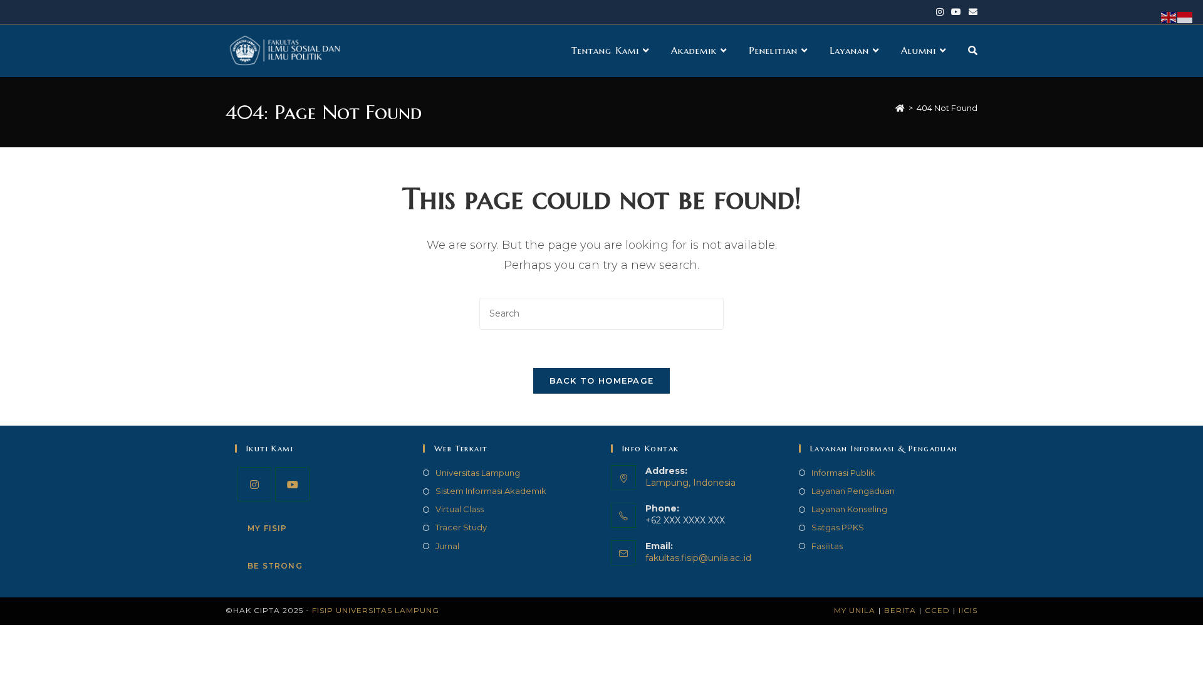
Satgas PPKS (837, 527)
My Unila (854, 610)
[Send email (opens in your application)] (971, 12)
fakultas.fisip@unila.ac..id (698, 558)
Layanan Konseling (849, 509)
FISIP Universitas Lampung (375, 610)
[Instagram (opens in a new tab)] (939, 12)
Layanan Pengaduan (853, 491)
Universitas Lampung (477, 473)
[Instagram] (254, 484)
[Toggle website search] (973, 50)
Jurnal (447, 546)
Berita (900, 610)
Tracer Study (461, 527)
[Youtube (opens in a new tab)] (956, 12)
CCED (937, 610)
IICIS (968, 610)
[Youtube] (292, 484)
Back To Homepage (601, 380)
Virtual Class (459, 509)
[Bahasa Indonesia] (1185, 17)
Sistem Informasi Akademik (490, 491)
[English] (1169, 17)
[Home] (900, 108)
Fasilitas (827, 546)
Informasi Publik (843, 473)
